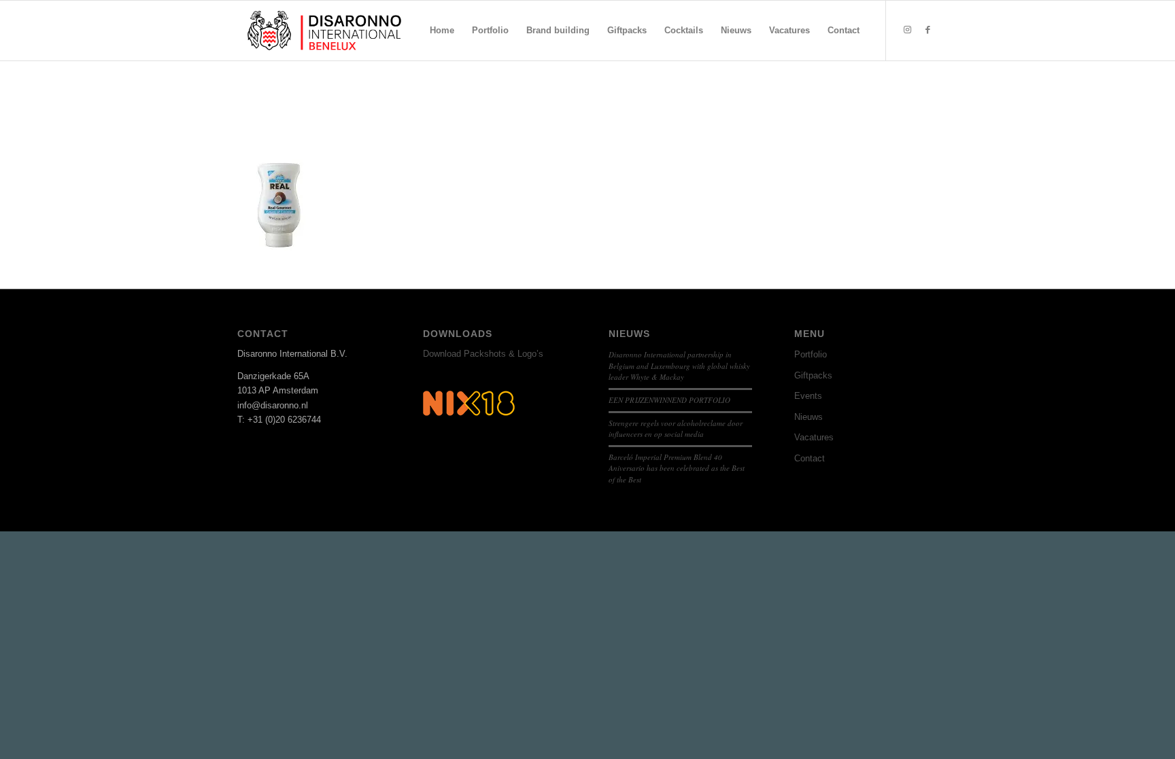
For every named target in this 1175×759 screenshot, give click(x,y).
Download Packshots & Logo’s (483, 354)
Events (808, 396)
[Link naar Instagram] (907, 30)
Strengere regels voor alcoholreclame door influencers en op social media (676, 429)
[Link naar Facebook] (927, 30)
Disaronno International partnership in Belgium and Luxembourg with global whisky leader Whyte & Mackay (679, 365)
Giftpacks (813, 375)
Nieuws (808, 417)
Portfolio (810, 354)
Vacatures (814, 437)
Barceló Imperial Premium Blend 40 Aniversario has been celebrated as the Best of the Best (677, 468)
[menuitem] (442, 30)
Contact (809, 458)
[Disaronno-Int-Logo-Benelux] (324, 30)
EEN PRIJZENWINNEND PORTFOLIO (669, 400)
